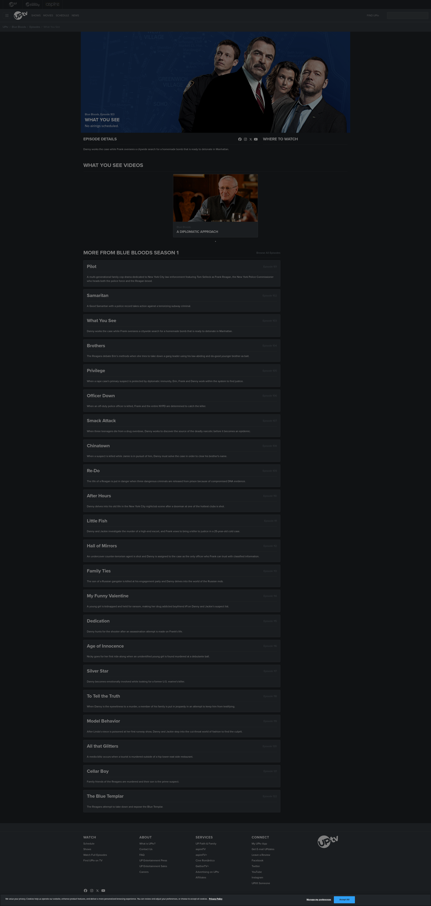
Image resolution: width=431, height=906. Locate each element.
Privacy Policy (215, 899)
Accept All (344, 899)
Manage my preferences (319, 899)
